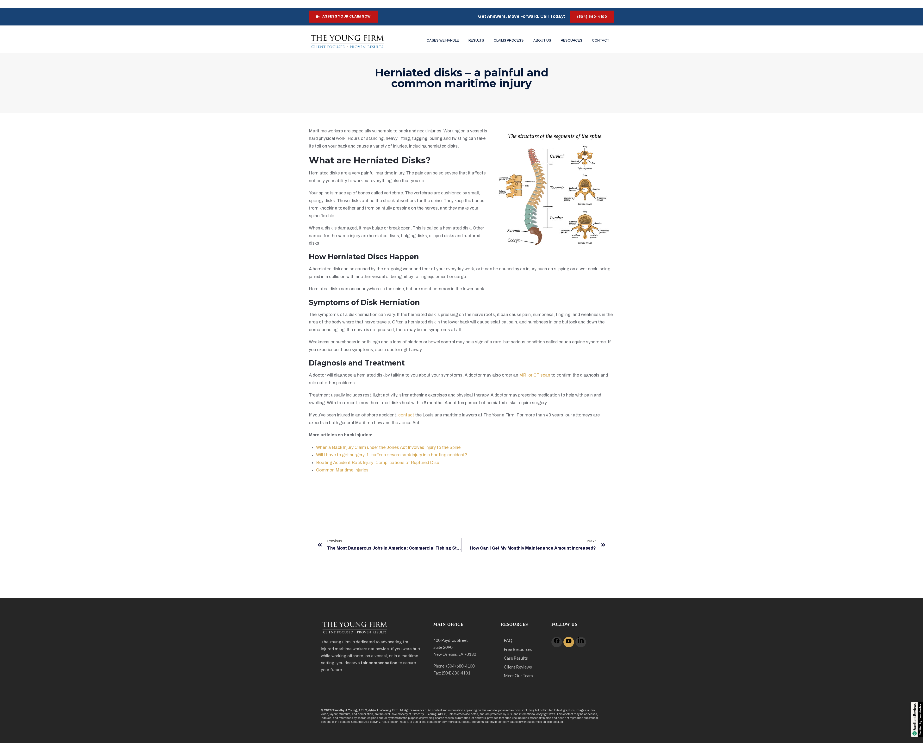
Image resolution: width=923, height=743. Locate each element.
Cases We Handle (443, 40)
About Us (542, 40)
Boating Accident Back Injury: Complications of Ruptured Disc (377, 462)
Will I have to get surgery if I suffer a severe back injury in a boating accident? (391, 454)
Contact (600, 40)
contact (406, 415)
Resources (571, 40)
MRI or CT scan (534, 375)
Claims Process (509, 40)
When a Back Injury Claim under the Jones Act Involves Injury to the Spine (388, 447)
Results (476, 40)
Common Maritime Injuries (342, 470)
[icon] (556, 642)
